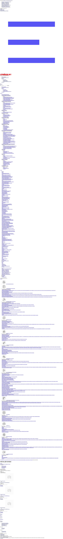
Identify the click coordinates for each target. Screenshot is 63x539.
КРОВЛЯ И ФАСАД (4, 190)
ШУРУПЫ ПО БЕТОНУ (20, 447)
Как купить (4, 79)
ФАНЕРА (3, 458)
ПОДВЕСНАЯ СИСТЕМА (23, 339)
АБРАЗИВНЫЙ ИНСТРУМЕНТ (6, 374)
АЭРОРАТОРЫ (4, 321)
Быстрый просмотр (2, 494)
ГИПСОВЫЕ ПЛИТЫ (13, 294)
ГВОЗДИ (6, 324)
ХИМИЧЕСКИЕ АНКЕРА (5, 353)
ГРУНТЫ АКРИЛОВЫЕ (5, 304)
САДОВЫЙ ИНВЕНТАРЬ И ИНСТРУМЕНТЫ (8, 429)
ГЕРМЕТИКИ (3, 346)
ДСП (2, 456)
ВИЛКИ (6, 416)
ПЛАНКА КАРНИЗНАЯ (26, 324)
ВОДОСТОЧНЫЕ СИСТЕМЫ (5, 322)
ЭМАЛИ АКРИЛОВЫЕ (17, 304)
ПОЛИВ (3, 427)
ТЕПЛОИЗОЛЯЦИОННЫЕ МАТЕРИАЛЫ (7, 296)
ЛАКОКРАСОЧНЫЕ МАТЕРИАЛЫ (6, 181)
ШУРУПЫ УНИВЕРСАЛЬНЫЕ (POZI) (29, 447)
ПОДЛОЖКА (41, 336)
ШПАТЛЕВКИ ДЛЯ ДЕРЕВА (5, 307)
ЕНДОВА (5, 326)
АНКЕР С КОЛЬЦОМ (35, 438)
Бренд (1, 471)
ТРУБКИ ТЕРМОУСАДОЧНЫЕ (28, 416)
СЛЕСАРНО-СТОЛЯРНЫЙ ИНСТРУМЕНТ (7, 389)
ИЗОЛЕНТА (3, 381)
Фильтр (1, 463)
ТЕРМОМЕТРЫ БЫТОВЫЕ (25, 431)
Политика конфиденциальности (7, 81)
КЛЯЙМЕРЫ (3, 445)
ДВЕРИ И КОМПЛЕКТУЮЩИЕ (6, 334)
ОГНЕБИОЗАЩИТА (14, 303)
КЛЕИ (28, 295)
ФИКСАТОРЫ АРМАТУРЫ (5, 449)
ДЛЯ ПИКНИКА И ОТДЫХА (8, 431)
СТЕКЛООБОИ (12, 340)
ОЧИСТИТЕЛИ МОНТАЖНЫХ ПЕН (6, 351)
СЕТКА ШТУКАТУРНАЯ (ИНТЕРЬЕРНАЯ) (45, 290)
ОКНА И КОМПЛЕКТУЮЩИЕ (6, 337)
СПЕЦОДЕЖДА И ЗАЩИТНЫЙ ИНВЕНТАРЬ (8, 391)
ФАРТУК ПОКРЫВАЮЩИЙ (22, 326)
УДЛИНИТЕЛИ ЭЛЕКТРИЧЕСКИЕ (6, 419)
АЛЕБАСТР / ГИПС (4, 295)
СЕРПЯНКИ (12, 290)
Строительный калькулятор (5, 77)
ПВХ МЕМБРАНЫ (20, 327)
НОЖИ (6, 388)
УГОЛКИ (12, 445)
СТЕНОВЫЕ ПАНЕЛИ (17, 340)
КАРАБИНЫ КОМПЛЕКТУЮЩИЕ (14, 444)
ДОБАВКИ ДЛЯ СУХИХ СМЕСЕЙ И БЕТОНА (18, 295)
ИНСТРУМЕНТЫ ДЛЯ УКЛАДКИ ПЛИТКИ (7, 379)
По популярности (4, 467)
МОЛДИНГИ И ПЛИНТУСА (5, 339)
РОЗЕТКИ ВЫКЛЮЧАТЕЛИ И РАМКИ (7, 418)
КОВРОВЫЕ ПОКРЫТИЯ (5, 336)
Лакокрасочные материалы (5, 523)
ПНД (20, 362)
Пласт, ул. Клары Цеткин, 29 (5, 4)
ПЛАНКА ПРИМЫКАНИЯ (32, 324)
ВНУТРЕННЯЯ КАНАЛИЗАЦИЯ (6, 364)
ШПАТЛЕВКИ (50, 295)
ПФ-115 (16, 315)
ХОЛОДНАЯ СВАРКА (5, 349)
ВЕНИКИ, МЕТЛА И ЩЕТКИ (5, 375)
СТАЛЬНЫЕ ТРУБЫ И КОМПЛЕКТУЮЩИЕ (32, 362)
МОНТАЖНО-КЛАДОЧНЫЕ (33, 295)
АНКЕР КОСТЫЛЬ (29, 438)
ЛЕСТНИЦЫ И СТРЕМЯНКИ (5, 382)
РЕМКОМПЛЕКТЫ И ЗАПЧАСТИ (12, 406)
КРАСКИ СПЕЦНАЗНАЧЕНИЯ (6, 310)
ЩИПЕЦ (28, 326)
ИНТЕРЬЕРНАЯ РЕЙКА (5, 340)
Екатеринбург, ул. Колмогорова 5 (6, 6)
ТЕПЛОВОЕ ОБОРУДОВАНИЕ (6, 408)
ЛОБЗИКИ (20, 402)
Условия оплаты (5, 80)
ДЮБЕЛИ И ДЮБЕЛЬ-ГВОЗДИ (6, 442)
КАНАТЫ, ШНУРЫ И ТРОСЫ (6, 444)
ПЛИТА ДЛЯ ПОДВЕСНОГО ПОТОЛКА (14, 339)
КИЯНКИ (5, 393)
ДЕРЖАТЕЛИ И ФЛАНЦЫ (19, 361)
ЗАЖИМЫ (3, 416)
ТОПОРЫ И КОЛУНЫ (16, 393)
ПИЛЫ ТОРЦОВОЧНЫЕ (55, 402)
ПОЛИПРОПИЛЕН (24, 362)
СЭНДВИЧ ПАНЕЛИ (23, 340)
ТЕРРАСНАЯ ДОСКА (52, 336)
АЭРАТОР (3, 324)
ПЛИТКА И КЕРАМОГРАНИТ (35, 336)
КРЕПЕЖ (8, 362)
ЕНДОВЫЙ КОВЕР (15, 324)
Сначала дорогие (4, 466)
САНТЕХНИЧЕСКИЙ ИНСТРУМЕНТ (7, 367)
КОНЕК (12, 326)
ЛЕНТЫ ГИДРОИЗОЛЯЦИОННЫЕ (15, 381)
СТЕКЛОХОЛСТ (53, 290)
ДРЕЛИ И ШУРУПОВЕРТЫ (5, 402)
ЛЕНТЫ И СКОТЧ (4, 380)
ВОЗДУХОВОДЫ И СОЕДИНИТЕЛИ (11, 361)
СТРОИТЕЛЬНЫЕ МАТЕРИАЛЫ (6, 175)
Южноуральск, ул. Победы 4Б (5, 3)
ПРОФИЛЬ (35, 294)
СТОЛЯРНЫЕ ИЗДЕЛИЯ (5, 256)
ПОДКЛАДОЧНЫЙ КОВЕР (45, 324)
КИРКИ (3, 393)
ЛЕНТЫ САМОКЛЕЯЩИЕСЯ (45, 381)
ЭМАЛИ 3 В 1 (21, 315)
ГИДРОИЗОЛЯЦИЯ (9, 295)
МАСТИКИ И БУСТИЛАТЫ (5, 312)
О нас (2, 263)
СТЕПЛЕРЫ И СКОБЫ (16, 390)
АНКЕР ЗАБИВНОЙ (19, 438)
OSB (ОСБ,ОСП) (4, 455)
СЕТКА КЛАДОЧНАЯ (17, 290)
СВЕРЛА (18, 406)
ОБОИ (9, 340)
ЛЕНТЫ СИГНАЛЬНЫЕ (52, 381)
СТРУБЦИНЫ (20, 390)
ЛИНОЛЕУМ (13, 336)
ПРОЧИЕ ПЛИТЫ (39, 294)
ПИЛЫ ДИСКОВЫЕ (49, 402)
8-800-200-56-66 (2, 9)
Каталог (1, 93)
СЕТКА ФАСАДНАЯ (37, 290)
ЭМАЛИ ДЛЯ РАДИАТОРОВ (26, 315)
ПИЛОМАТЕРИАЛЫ (4, 457)
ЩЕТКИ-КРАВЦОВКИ (23, 406)
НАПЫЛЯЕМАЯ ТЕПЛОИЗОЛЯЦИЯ (6, 350)
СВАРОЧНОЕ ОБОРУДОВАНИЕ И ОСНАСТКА (8, 407)
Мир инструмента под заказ (5, 373)
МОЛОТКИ (11, 393)
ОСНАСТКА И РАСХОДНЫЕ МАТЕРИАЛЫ (7, 405)
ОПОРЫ (6, 445)
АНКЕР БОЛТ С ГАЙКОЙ (9, 438)
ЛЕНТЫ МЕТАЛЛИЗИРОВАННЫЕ (36, 381)
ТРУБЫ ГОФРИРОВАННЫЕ (36, 416)
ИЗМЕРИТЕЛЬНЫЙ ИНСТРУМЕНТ (6, 377)
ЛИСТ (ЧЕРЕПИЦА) (16, 326)
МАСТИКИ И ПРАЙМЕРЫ (5, 291)
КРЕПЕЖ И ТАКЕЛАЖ (5, 443)
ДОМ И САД (3, 242)
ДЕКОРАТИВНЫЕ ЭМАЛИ (11, 315)
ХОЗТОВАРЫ (3, 430)
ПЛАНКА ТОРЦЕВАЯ (39, 324)
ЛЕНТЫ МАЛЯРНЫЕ (29, 381)
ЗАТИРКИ (26, 295)
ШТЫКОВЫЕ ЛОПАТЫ (5, 384)
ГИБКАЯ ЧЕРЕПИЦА (4, 323)
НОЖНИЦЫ (8, 388)
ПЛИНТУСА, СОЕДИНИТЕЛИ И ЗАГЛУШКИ (25, 336)
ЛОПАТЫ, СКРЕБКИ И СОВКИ (6, 383)
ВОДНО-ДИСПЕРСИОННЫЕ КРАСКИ (7, 305)
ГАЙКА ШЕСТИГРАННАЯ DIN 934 (7, 440)
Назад (4, 96)
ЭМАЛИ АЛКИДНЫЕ (23, 304)
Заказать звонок (2, 10)
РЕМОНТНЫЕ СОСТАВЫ (42, 295)
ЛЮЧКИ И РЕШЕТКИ (26, 361)
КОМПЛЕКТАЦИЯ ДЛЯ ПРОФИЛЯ (29, 294)
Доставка (3, 78)
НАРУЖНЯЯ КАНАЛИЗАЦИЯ (23, 364)
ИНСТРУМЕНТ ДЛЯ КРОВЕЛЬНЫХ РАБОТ (7, 378)
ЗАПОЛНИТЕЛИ (9, 326)
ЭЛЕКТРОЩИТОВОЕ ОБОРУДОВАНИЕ (7, 420)
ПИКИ (15, 388)
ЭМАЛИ (3, 314)
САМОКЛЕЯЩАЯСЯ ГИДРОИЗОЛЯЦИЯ (28, 327)
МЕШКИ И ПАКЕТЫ (4, 387)
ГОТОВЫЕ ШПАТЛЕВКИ (5, 306)
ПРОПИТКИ (18, 303)
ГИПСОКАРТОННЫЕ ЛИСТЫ (20, 294)
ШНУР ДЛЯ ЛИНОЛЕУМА (58, 336)
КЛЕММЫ (20, 416)
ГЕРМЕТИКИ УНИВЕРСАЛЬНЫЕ (36, 347)
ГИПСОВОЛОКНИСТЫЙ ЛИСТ (6, 294)
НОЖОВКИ (12, 388)
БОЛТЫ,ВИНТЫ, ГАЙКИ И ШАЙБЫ (6, 439)
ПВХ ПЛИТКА (17, 336)
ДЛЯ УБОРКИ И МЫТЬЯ (15, 431)
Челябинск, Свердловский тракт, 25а (7, 0)
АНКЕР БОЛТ (3, 438)
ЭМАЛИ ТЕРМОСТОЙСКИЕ (30, 304)
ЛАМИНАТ (10, 336)
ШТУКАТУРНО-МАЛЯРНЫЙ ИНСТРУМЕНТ (8, 394)
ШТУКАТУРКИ (54, 295)
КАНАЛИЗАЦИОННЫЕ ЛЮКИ (15, 364)
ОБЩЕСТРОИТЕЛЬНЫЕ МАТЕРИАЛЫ (7, 292)
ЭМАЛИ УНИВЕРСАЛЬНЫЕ (34, 315)
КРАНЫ (6, 362)
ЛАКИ (2, 311)
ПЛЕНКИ (8, 387)
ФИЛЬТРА (54, 362)
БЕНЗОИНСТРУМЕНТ (5, 403)
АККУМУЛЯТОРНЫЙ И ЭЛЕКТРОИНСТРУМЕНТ (8, 401)
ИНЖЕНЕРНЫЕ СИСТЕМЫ (5, 208)
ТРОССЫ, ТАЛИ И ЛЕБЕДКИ (23, 444)
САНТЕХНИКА (4, 366)
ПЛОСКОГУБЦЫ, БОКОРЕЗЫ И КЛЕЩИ (7, 390)
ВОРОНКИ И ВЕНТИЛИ (9, 321)
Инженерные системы (4, 524)
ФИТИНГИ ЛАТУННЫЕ (59, 362)
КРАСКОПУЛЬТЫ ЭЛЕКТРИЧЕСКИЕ (14, 402)
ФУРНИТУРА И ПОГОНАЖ (5, 335)
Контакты (3, 528)
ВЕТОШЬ (3, 431)
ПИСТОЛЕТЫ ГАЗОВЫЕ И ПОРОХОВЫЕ (7, 385)
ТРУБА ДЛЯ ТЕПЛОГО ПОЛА (13, 362)
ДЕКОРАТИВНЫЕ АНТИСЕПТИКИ (6, 303)
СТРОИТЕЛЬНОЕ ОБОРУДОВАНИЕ (6, 392)
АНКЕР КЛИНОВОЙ (24, 438)
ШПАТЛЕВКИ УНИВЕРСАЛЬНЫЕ (14, 307)
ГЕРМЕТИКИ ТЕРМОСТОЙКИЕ (28, 347)
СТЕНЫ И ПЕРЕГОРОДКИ (5, 293)
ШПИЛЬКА (13, 440)
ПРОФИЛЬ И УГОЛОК (8, 290)
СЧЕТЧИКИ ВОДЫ (40, 362)
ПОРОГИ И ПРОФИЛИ (46, 336)
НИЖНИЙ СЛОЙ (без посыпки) (14, 327)
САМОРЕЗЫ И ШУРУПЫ (5, 446)
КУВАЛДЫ (8, 393)
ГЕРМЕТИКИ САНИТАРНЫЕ (20, 347)
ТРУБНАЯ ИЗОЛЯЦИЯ (5, 363)
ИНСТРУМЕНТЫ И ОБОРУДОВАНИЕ (7, 215)
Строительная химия (4, 525)
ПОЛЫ (37, 295)
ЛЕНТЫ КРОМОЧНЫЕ (23, 381)
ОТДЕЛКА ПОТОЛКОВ (5, 338)
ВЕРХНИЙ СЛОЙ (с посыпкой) (6, 327)
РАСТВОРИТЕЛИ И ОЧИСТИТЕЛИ (6, 313)
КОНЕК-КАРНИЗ (20, 324)
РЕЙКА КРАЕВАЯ (52, 324)
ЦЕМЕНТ (47, 295)
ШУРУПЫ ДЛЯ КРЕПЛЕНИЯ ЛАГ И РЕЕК (11, 447)
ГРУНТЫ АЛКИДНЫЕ (11, 304)
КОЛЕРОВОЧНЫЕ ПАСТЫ (5, 309)
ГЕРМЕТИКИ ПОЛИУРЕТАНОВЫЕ (11, 347)
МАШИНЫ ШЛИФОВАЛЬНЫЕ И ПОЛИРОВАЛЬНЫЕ (29, 402)
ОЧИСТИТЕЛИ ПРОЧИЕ (14, 351)
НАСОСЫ (18, 362)
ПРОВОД (22, 416)
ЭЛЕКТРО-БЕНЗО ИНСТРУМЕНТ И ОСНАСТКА (8, 230)
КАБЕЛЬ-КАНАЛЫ (15, 416)
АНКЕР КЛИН (14, 438)
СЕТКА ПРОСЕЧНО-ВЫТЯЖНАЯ (24, 290)
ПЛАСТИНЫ (9, 445)
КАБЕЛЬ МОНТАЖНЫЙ (10, 416)
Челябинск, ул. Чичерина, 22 (5, 2)
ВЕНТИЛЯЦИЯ (4, 360)
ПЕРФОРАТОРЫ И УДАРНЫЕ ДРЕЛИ (41, 402)
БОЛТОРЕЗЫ (3, 388)
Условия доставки (5, 90)
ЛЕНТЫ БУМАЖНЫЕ (8, 381)
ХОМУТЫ (3, 448)
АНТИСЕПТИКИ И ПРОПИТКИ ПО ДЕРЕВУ (8, 302)
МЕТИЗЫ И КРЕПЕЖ (4, 248)
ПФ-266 (18, 315)
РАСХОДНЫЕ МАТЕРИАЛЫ (5, 386)
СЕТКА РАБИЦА (32, 290)
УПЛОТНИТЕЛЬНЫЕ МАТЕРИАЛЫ (48, 362)
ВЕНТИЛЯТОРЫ (4, 361)
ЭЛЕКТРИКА (3, 237)
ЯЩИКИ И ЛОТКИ (4, 395)
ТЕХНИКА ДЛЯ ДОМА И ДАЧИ (6, 409)
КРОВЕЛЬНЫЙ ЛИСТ (5, 325)
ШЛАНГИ (3, 362)
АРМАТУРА (3, 290)
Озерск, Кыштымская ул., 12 (5, 5)
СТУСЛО (24, 390)
